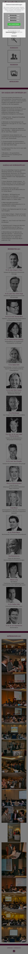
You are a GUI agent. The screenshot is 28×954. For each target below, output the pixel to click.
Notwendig (13, 15)
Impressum (14, 35)
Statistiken (13, 18)
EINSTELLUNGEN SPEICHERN (14, 27)
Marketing (13, 20)
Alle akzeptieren (14, 24)
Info (18, 15)
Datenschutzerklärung (11, 32)
